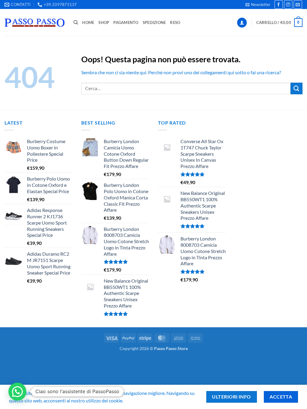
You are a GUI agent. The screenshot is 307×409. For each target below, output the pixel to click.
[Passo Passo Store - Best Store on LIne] (34, 23)
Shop (103, 22)
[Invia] (297, 88)
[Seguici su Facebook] (278, 4)
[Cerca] (75, 22)
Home (88, 22)
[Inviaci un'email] (298, 4)
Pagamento (125, 22)
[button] (258, 4)
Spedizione (154, 22)
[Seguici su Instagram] (288, 4)
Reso (175, 22)
